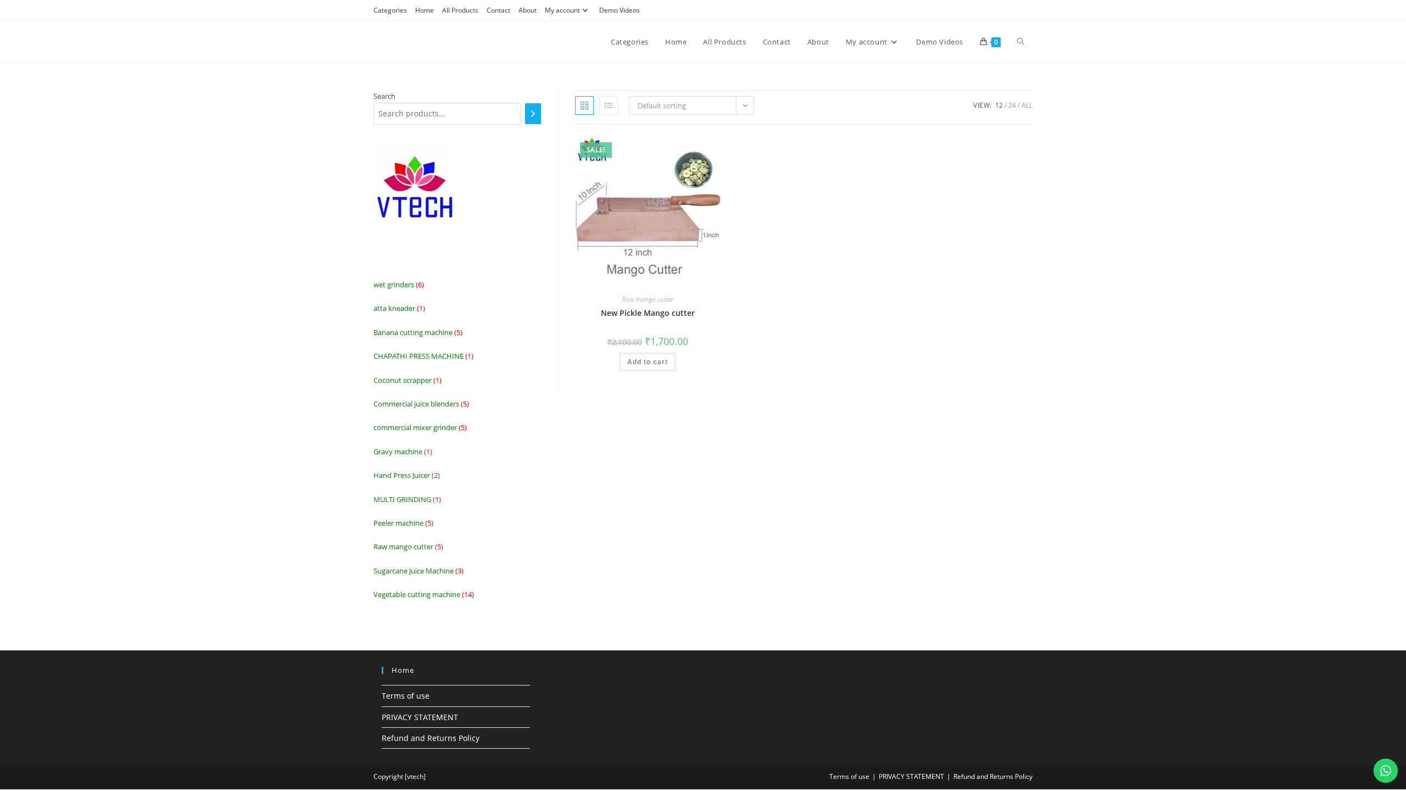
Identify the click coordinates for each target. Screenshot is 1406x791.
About (527, 10)
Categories (390, 10)
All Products (460, 10)
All (1027, 105)
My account (562, 10)
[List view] (608, 105)
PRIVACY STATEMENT (420, 717)
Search (384, 96)
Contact (498, 10)
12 (999, 105)
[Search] (533, 114)
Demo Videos (619, 10)
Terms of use (405, 695)
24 (1012, 105)
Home (424, 10)
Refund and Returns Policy (430, 738)
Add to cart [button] (647, 362)
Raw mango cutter (647, 299)
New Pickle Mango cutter (648, 313)
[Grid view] (584, 105)
